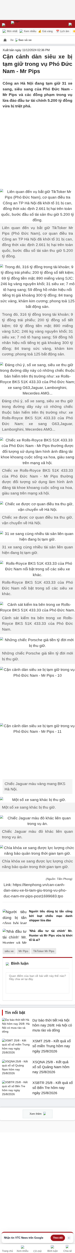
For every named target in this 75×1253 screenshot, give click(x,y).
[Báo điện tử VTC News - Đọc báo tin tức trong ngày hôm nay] (24, 24)
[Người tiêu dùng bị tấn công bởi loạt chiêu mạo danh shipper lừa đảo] (15, 917)
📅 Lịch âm (62, 31)
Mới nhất (11, 31)
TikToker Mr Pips (43, 951)
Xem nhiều (29, 31)
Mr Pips (23, 951)
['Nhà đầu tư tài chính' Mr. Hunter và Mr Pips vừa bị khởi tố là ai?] (15, 936)
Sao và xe (25, 40)
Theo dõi (58, 1237)
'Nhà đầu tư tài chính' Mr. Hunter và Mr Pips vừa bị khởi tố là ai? (50, 935)
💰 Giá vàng (45, 31)
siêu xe (9, 951)
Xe (12, 40)
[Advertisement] (37, 146)
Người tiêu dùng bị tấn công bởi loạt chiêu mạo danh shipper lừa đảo (50, 916)
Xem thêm (36, 1113)
